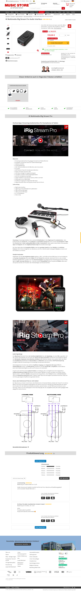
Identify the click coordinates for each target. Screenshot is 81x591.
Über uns (8, 552)
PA (37, 12)
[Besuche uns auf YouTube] (74, 587)
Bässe (12, 12)
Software (48, 12)
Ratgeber (68, 14)
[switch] (66, 553)
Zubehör (73, 12)
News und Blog (15, 587)
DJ (51, 12)
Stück (68, 35)
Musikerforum (46, 589)
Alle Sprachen (64, 478)
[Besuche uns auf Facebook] (70, 587)
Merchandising (40, 14)
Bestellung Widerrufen (35, 567)
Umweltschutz (33, 561)
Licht (55, 12)
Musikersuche (57, 14)
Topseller (30, 14)
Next (8, 52)
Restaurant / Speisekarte (20, 563)
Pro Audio (41, 12)
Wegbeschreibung (34, 565)
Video (73, 14)
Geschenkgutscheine (34, 563)
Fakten (7, 554)
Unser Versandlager (34, 559)
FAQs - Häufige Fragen (11, 556)
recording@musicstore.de (13, 1)
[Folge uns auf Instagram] (72, 587)
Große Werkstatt (22, 560)
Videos (19, 566)
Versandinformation (34, 552)
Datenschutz (61, 589)
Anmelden (67, 1)
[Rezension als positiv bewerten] (43, 498)
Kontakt (7, 587)
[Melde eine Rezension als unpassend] (53, 498)
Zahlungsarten (33, 554)
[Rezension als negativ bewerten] (48, 498)
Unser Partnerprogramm (22, 553)
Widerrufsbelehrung (68, 589)
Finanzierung (9, 564)
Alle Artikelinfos (57, 28)
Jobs (63, 14)
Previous (8, 25)
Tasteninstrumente (24, 12)
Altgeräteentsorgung (12, 60)
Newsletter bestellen (21, 544)
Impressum (55, 589)
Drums (16, 12)
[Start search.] (63, 8)
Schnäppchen (11, 14)
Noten (68, 12)
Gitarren (7, 12)
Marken (49, 14)
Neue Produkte (21, 14)
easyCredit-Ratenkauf (11, 567)
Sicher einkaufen (33, 556)
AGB (74, 589)
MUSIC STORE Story (22, 556)
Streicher (32, 12)
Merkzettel (18, 55)
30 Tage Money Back (10, 562)
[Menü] (67, 552)
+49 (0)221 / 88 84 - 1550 (57, 70)
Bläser (59, 12)
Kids (64, 12)
